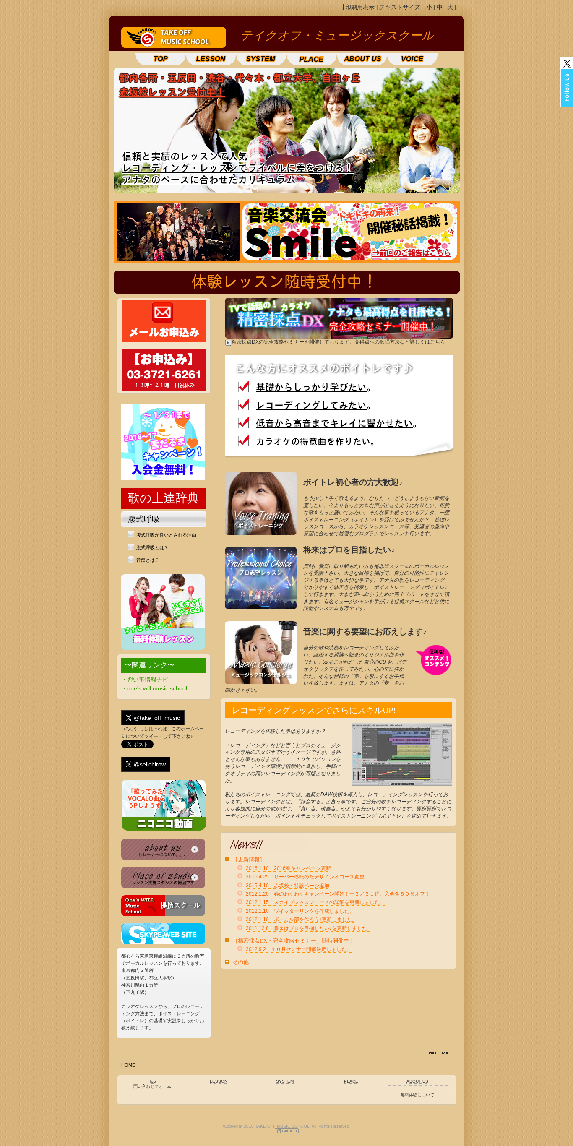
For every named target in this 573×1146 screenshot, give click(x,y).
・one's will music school (154, 688)
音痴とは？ (147, 560)
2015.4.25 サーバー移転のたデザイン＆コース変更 (305, 877)
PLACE (351, 1081)
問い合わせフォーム (152, 1086)
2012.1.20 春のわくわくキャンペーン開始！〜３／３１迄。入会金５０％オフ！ (338, 894)
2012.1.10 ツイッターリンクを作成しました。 (300, 911)
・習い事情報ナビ (144, 679)
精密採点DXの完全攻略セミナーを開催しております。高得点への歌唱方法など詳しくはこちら (338, 342)
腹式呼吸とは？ (152, 547)
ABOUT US (417, 1081)
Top (152, 1081)
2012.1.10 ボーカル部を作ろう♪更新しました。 (301, 919)
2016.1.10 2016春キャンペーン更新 (288, 868)
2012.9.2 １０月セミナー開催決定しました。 (299, 949)
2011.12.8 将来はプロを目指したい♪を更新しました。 (309, 928)
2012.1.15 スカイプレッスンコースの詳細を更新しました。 (315, 902)
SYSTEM (285, 1081)
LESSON (218, 1081)
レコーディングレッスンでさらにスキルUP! (314, 710)
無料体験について (417, 1094)
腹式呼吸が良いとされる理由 (166, 534)
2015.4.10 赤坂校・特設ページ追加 (287, 885)
